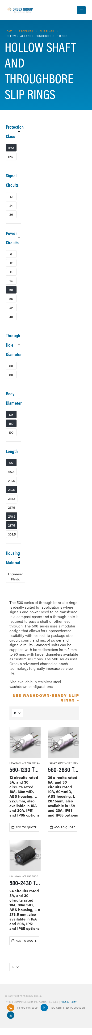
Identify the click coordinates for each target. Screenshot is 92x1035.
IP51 (11, 147)
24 (11, 205)
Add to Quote (26, 827)
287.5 (11, 525)
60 (11, 365)
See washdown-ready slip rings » (46, 698)
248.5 (12, 498)
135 (11, 414)
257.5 (11, 507)
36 (11, 214)
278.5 (11, 516)
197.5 (11, 471)
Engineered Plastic (15, 576)
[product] (25, 742)
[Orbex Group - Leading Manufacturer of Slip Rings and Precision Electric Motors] (20, 10)
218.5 (11, 480)
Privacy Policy (68, 1001)
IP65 (11, 156)
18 (11, 272)
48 (11, 316)
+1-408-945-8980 (27, 1007)
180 (11, 423)
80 (11, 374)
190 (11, 432)
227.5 (11, 489)
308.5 (12, 534)
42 (11, 307)
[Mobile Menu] (81, 10)
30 (11, 289)
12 (11, 196)
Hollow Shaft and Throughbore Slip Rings (35, 762)
